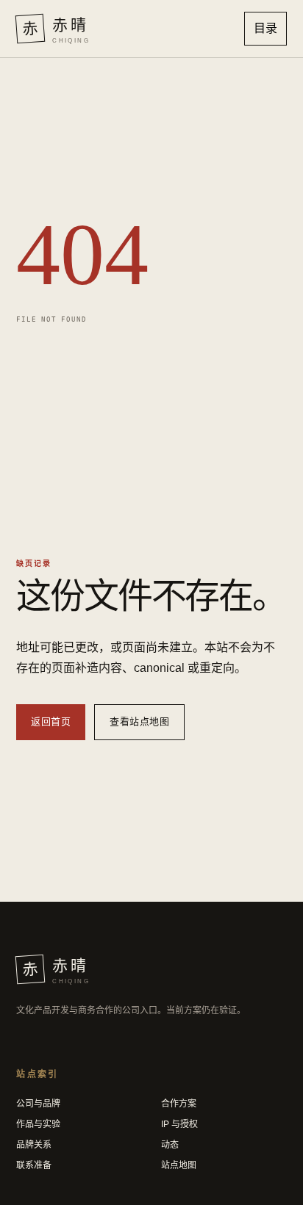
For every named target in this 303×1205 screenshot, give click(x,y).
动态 (170, 1145)
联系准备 (33, 1165)
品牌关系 (33, 1145)
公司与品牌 (38, 1104)
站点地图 (178, 1165)
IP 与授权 (179, 1124)
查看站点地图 (139, 721)
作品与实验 (38, 1124)
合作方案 (178, 1104)
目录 (265, 28)
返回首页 (51, 721)
